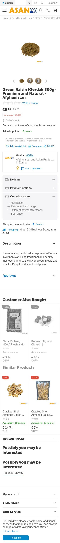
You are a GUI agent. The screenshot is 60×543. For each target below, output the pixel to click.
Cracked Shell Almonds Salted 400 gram (40, 413)
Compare (37, 146)
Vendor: (20, 155)
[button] (48, 146)
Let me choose (11, 531)
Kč (35, 2)
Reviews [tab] (9, 275)
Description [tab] (11, 243)
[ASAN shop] (23, 10)
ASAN (29, 155)
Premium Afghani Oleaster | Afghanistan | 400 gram (41, 343)
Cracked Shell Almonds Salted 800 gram (11, 413)
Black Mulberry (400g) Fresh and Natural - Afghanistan (12, 343)
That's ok (15, 537)
